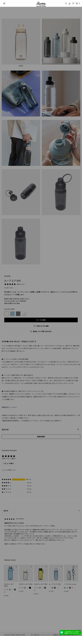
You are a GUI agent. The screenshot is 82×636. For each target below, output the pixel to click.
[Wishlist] (73, 3)
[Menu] (4, 3)
